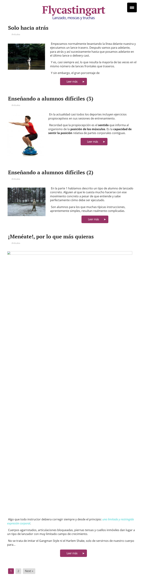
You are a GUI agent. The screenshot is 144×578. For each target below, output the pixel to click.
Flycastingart (73, 9)
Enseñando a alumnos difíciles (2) (50, 172)
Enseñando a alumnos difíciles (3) (50, 98)
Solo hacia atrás (28, 27)
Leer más (72, 81)
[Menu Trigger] (132, 7)
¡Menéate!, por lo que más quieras (51, 236)
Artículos (16, 34)
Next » (29, 571)
